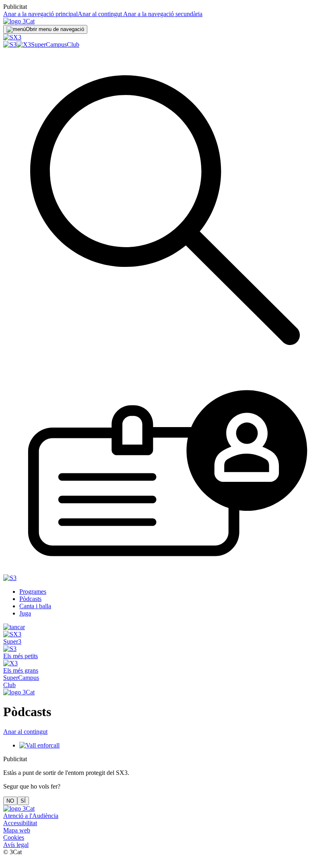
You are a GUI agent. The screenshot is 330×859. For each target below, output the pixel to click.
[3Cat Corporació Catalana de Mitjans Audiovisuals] (19, 808)
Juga (25, 613)
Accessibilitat (20, 823)
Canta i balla (35, 606)
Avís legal (16, 844)
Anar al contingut (100, 13)
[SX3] (12, 37)
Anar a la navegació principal (40, 13)
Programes (32, 591)
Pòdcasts (30, 598)
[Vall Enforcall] (39, 745)
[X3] (23, 44)
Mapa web (16, 830)
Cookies (13, 837)
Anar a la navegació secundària (162, 13)
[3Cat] (19, 21)
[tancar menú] (14, 627)
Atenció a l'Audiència (30, 815)
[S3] (9, 44)
